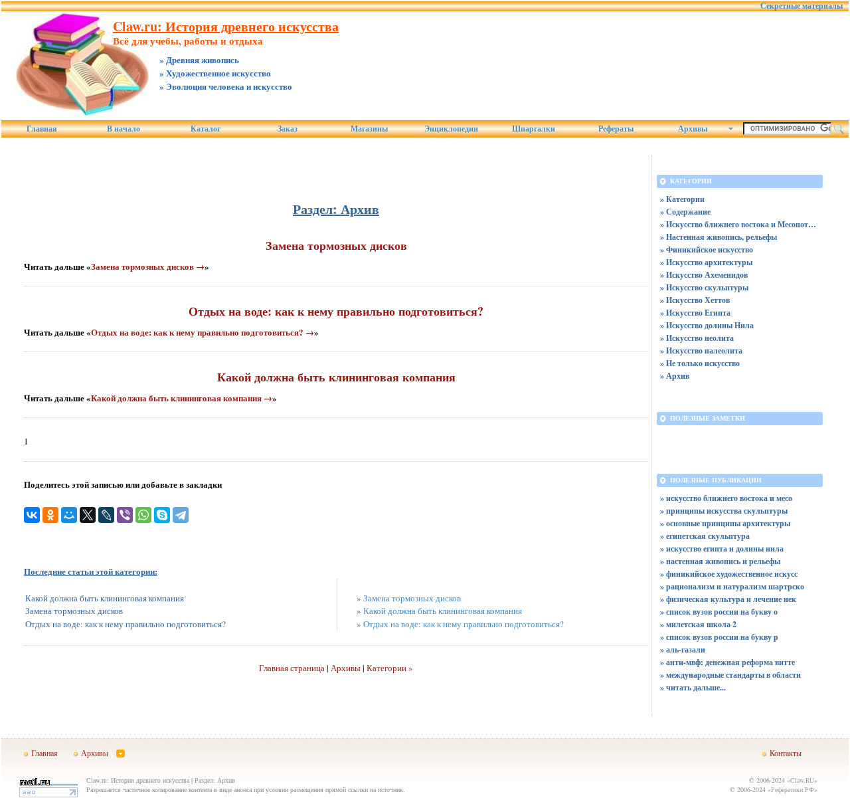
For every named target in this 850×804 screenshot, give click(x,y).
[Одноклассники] (50, 515)
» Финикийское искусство (706, 249)
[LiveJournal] (106, 515)
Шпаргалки (533, 129)
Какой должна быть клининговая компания (336, 376)
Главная (42, 129)
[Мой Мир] (69, 515)
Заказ (288, 129)
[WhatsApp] (143, 515)
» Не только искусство (700, 363)
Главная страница (292, 668)
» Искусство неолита (697, 338)
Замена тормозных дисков (336, 245)
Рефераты (616, 129)
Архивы (346, 668)
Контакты (786, 753)
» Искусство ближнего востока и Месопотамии (739, 224)
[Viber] (125, 515)
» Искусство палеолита (701, 350)
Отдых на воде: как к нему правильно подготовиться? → (202, 332)
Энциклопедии (451, 129)
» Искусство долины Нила (707, 325)
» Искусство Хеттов (695, 300)
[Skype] (162, 515)
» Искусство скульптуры (704, 287)
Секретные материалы (801, 6)
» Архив (674, 375)
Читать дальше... (696, 687)
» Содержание (685, 211)
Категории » (390, 668)
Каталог (205, 129)
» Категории (682, 199)
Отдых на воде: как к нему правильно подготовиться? (336, 311)
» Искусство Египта (695, 312)
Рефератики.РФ (792, 789)
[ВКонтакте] (32, 515)
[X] (88, 515)
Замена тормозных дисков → (148, 266)
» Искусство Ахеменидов (704, 274)
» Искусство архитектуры (706, 262)
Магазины (369, 129)
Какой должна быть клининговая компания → (181, 397)
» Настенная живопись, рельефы (718, 237)
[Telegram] (181, 515)
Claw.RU (802, 780)
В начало (123, 129)
